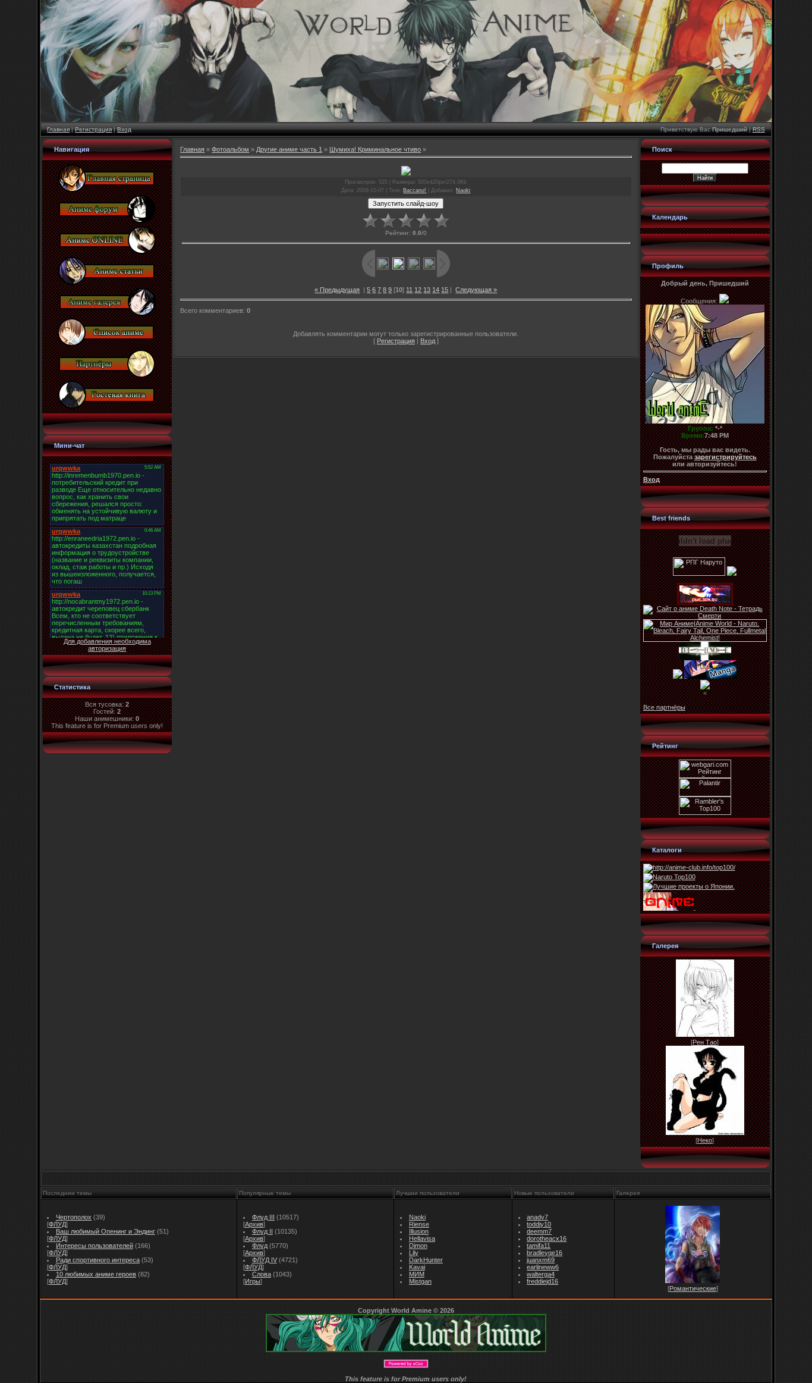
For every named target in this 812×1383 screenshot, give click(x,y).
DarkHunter (426, 1259)
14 (435, 289)
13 (426, 289)
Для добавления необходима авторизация (107, 645)
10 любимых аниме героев (96, 1274)
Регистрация (93, 129)
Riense (419, 1224)
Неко (704, 1140)
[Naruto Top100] (669, 876)
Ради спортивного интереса (98, 1259)
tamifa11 (538, 1245)
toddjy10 (539, 1224)
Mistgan (420, 1281)
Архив (254, 1224)
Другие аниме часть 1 (289, 149)
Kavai (417, 1267)
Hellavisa (422, 1238)
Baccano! (414, 190)
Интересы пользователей (94, 1245)
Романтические (692, 1288)
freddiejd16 (542, 1281)
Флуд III (263, 1217)
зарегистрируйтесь (725, 456)
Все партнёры (664, 707)
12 (417, 289)
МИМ (416, 1274)
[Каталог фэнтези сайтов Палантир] (705, 794)
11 (409, 289)
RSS (759, 129)
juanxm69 (541, 1259)
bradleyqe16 (544, 1252)
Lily (413, 1252)
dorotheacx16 (546, 1238)
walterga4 (541, 1274)
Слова (261, 1274)
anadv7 (537, 1217)
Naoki (463, 190)
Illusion (419, 1231)
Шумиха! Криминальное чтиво (375, 149)
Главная (58, 129)
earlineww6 (543, 1267)
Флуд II (262, 1231)
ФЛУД (57, 1224)
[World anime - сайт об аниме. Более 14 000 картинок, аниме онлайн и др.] (406, 1349)
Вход (124, 129)
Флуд (259, 1245)
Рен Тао (705, 1042)
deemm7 (539, 1231)
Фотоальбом (230, 149)
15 (444, 289)
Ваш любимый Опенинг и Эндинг (105, 1231)
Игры (252, 1281)
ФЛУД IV (264, 1259)
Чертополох (74, 1217)
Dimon (418, 1245)
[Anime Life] (677, 676)
